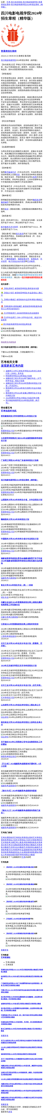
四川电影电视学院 (30, 2)
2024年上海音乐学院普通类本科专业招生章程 (16, 1079)
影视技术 (34, 259)
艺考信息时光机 (9, 411)
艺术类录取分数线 (14, 985)
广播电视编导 (10, 259)
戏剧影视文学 (23, 259)
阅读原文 (4, 342)
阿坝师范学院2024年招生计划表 (19, 376)
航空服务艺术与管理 (9, 227)
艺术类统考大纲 (7, 842)
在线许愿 (14, 855)
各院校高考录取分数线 (25, 845)
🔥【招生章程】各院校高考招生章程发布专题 (20, 288)
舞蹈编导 (4, 202)
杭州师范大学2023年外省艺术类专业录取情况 (16, 976)
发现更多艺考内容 (12, 365)
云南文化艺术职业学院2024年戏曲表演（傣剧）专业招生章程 (21, 1072)
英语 (18, 175)
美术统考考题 (36, 850)
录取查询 (27, 852)
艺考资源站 (5, 957)
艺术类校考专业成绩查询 (20, 850)
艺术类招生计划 (22, 840)
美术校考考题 (6, 852)
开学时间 (21, 855)
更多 (10, 1112)
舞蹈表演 (36, 200)
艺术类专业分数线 (15, 847)
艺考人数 (18, 842)
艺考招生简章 (19, 837)
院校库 (11, 837)
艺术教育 (31, 261)
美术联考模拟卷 (28, 842)
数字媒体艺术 (10, 172)
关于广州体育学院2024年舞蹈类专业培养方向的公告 (18, 1059)
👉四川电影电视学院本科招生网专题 (16, 324)
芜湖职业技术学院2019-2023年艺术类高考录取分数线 (19, 969)
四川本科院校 (16, 2)
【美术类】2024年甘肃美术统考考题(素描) (20, 884)
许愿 (6, 837)
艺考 (8, 2)
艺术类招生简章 (11, 1043)
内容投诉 (12, 342)
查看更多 (4, 950)
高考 (35, 177)
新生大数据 (30, 855)
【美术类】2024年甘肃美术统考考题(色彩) (20, 867)
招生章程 (29, 837)
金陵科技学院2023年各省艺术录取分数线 (15, 1003)
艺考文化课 (11, 845)
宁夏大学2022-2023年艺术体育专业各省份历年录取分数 (19, 990)
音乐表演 (19, 234)
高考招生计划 (10, 840)
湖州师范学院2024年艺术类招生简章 (13, 1054)
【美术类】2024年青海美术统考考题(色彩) (20, 933)
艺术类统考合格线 (30, 847)
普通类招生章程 (9, 51)
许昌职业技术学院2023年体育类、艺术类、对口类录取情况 (21, 1022)
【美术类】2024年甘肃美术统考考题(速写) (20, 901)
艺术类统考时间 (35, 840)
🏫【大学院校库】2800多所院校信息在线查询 (20, 313)
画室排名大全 (17, 852)
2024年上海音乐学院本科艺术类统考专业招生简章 (18, 1047)
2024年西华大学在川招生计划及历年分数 (22, 398)
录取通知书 (35, 852)
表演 (6, 209)
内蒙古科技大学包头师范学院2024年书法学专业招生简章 (20, 1091)
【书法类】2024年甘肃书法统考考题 (18, 919)
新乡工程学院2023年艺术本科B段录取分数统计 (17, 1029)
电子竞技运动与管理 (16, 261)
